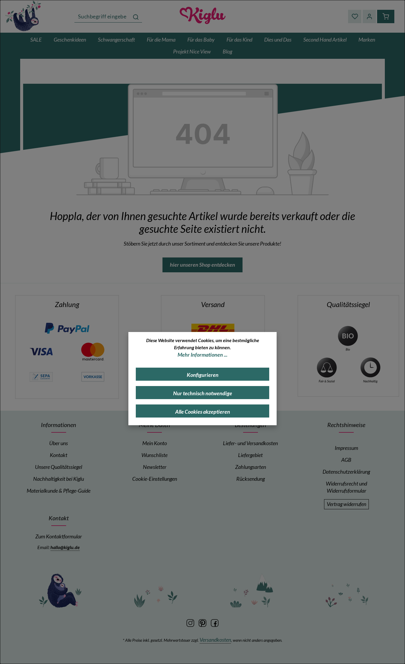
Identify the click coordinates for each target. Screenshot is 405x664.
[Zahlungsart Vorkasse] (92, 376)
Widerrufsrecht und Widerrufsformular (346, 487)
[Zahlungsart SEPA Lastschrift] (41, 376)
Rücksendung (250, 479)
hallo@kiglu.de (65, 547)
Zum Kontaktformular (58, 536)
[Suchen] (136, 16)
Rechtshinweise (346, 424)
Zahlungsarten (250, 467)
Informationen (58, 424)
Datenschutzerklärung (346, 472)
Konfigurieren (203, 375)
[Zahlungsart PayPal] (67, 328)
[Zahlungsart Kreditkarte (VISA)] (41, 351)
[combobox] (102, 16)
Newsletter (154, 467)
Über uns (58, 443)
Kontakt (58, 455)
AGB (346, 460)
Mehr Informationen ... (202, 355)
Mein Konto (154, 443)
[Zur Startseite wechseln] (24, 15)
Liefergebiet (250, 455)
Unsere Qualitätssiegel (58, 467)
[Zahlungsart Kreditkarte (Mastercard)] (92, 351)
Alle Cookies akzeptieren (202, 412)
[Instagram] (191, 622)
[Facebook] (214, 622)
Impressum (346, 448)
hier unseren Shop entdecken (202, 265)
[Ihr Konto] (369, 16)
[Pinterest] (203, 622)
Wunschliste (154, 455)
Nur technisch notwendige (202, 393)
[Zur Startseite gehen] (202, 16)
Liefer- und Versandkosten (250, 443)
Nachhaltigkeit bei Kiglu (58, 479)
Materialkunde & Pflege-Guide (58, 491)
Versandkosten (215, 640)
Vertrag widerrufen (346, 504)
